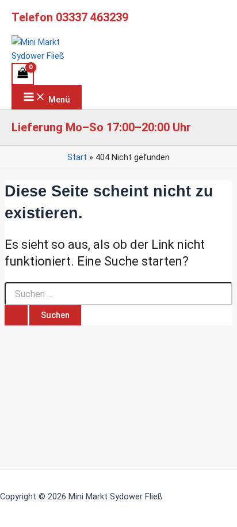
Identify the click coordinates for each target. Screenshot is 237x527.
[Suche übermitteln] (16, 315)
